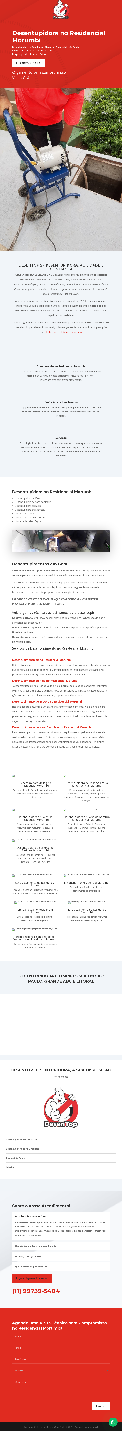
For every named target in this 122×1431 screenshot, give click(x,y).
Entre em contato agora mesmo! (64, 332)
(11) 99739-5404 (28, 63)
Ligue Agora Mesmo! (32, 1278)
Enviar (101, 1406)
